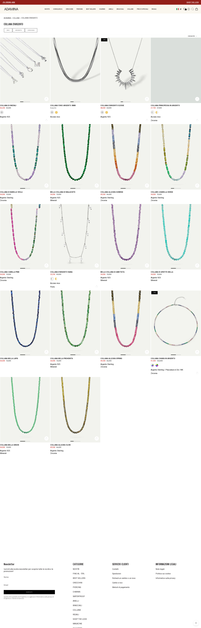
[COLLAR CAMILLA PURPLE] (25, 157)
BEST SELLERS (79, 578)
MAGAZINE (77, 624)
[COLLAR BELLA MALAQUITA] (75, 157)
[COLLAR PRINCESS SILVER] (176, 70)
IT (180, 9)
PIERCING (77, 587)
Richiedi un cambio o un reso (124, 578)
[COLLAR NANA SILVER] (75, 237)
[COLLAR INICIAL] (25, 70)
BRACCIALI (77, 605)
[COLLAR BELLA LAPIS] (25, 323)
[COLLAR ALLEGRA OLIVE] (75, 409)
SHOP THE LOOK (193, 2)
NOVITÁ (76, 569)
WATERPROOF (79, 596)
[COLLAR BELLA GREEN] (25, 409)
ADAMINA (7, 18)
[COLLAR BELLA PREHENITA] (75, 323)
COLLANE (16, 18)
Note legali (160, 569)
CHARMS (76, 592)
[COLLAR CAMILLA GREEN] (176, 157)
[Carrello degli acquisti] (197, 9)
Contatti (115, 569)
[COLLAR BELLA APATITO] (176, 237)
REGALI (76, 614)
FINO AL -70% (78, 574)
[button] (47, 9)
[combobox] (179, 9)
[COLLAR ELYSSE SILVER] (125, 70)
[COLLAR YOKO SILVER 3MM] (75, 70)
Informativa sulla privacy (165, 578)
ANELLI (76, 601)
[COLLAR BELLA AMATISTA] (125, 237)
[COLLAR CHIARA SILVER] (176, 323)
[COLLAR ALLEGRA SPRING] (125, 323)
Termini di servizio (18, 598)
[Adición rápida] (46, 99)
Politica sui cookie (163, 574)
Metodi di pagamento (121, 587)
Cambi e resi (117, 583)
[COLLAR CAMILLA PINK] (25, 237)
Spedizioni (116, 574)
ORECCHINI (77, 583)
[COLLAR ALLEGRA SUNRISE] (125, 157)
